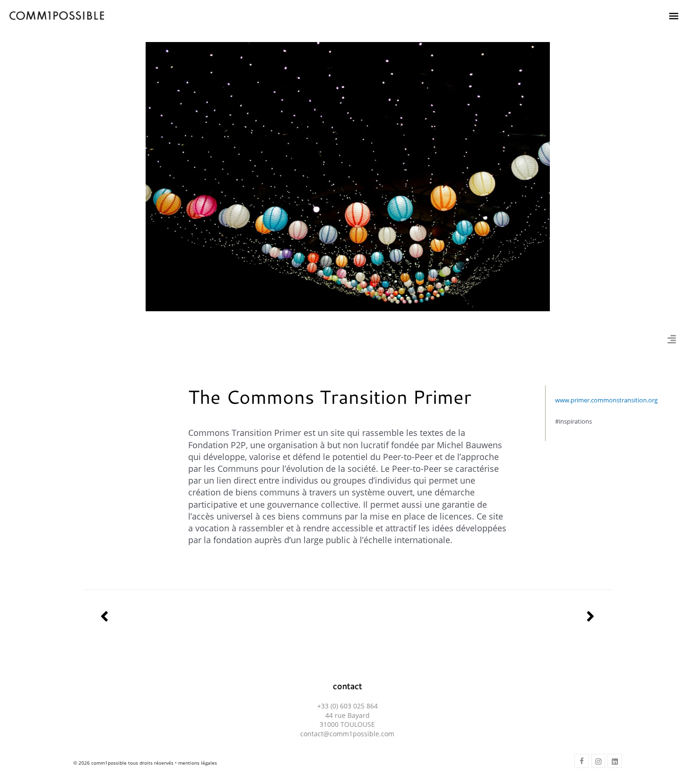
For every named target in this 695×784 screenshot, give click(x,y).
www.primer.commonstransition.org (606, 400)
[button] (581, 761)
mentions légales (197, 762)
